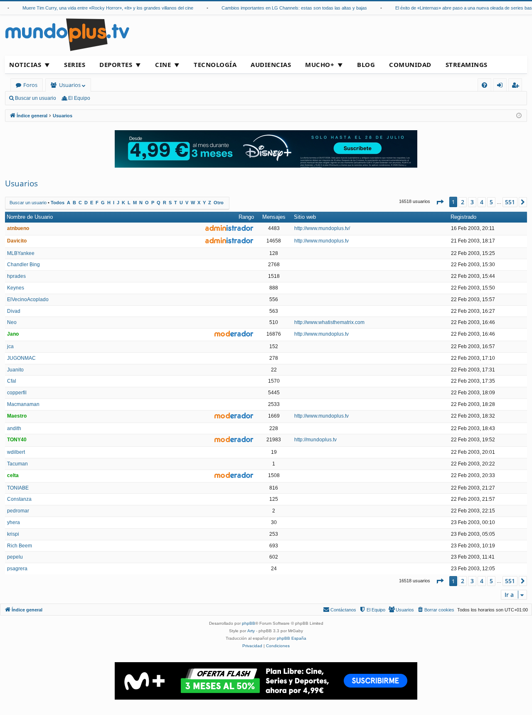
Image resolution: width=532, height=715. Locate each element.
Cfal (11, 381)
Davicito (17, 241)
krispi (13, 534)
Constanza (19, 499)
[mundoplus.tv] (67, 34)
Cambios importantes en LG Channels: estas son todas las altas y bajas (288, 7)
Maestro (17, 416)
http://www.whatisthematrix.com (329, 322)
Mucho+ (319, 64)
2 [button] (462, 202)
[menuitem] (484, 85)
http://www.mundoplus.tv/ (322, 228)
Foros (30, 85)
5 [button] (491, 202)
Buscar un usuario (35, 98)
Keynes (15, 288)
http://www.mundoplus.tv (321, 241)
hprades (16, 276)
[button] (439, 202)
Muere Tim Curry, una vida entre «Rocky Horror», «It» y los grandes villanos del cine (101, 7)
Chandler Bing (23, 264)
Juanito (15, 370)
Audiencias (271, 64)
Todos (57, 202)
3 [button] (472, 202)
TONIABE (18, 488)
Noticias (25, 64)
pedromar (18, 511)
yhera (13, 522)
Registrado (463, 217)
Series (74, 64)
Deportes (115, 64)
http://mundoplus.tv (315, 440)
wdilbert (16, 452)
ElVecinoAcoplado (28, 299)
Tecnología (215, 64)
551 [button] (510, 202)
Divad (13, 311)
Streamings (467, 64)
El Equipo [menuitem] (79, 98)
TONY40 (17, 440)
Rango (246, 217)
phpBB (248, 623)
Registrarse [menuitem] (517, 86)
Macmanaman (23, 404)
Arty (251, 630)
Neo (12, 322)
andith (14, 428)
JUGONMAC (21, 358)
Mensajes (274, 217)
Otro (219, 202)
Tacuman (17, 464)
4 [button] (481, 202)
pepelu (15, 557)
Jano (13, 334)
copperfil (17, 393)
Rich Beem (19, 546)
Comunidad (410, 64)
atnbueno (18, 228)
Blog (366, 64)
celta (13, 475)
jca (10, 346)
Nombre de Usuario (30, 217)
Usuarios (70, 85)
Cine (163, 64)
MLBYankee (20, 253)
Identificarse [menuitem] (501, 86)
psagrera (17, 569)
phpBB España (291, 638)
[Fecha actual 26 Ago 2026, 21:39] (519, 116)
